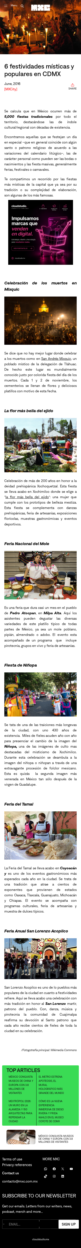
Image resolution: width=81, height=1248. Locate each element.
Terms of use (12, 1159)
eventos (38, 873)
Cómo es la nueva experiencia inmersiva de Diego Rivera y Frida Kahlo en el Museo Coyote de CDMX (51, 1111)
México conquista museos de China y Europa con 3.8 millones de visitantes (21, 1084)
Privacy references (17, 1165)
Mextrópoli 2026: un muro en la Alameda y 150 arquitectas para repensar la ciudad (20, 1111)
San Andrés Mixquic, (56, 359)
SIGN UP (69, 1224)
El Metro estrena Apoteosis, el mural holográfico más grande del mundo (51, 1084)
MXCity (10, 89)
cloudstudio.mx (40, 1239)
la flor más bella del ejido (27, 497)
